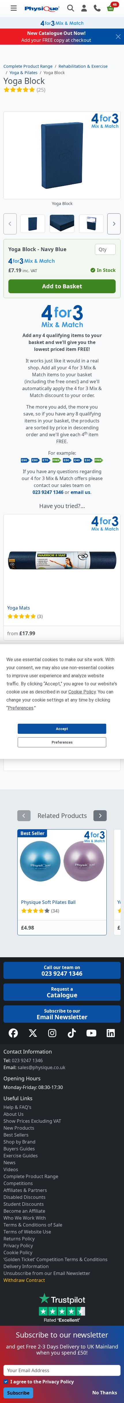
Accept (62, 729)
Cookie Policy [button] (82, 692)
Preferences (62, 742)
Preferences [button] (20, 708)
